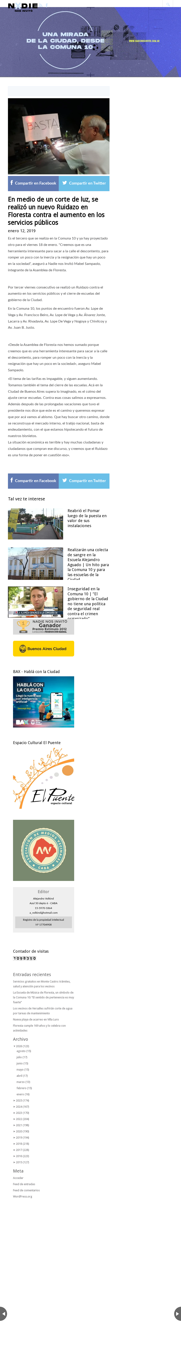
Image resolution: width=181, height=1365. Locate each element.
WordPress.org (22, 1196)
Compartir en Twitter (87, 183)
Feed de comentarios (26, 1190)
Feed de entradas (24, 1184)
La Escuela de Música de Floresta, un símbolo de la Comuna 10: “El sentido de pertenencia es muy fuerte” (43, 997)
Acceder (18, 1178)
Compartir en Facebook (35, 183)
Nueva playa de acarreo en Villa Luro (36, 1019)
